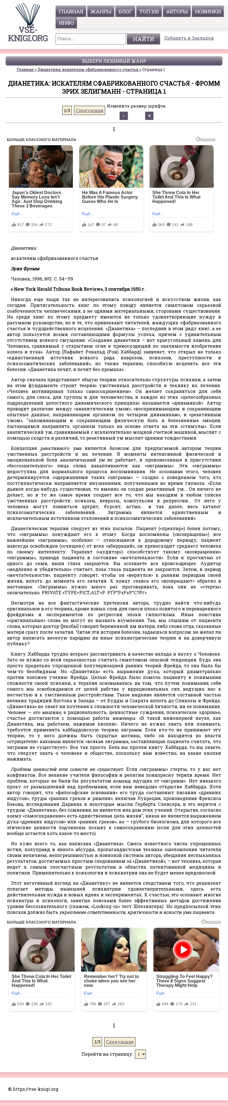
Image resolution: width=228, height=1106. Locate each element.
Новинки (208, 11)
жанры (100, 11)
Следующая (89, 110)
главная (71, 11)
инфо (66, 22)
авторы (177, 11)
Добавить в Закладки (189, 38)
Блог (125, 11)
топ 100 (149, 11)
